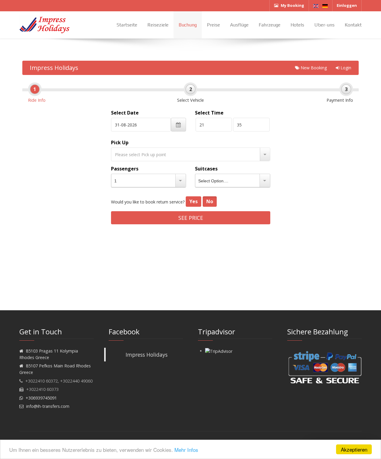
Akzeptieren (354, 449)
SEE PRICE (190, 217)
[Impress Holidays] (44, 24)
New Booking (313, 68)
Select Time (209, 112)
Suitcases (206, 168)
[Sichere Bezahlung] (324, 367)
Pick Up (120, 142)
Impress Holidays (54, 68)
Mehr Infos (186, 449)
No (209, 201)
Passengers (124, 168)
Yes (193, 201)
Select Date (125, 112)
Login (345, 68)
